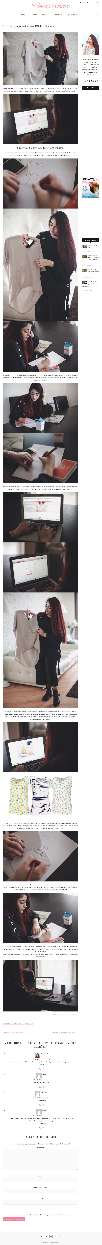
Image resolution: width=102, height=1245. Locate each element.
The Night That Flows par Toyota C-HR (65, 1032)
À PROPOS (24, 15)
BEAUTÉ (45, 15)
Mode (35, 15)
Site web (40, 1199)
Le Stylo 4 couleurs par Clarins (13, 1032)
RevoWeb (58, 1242)
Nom (40, 1176)
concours (29, 1023)
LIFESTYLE (58, 15)
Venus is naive (10, 13)
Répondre (42, 1069)
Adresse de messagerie (40, 1187)
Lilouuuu (43, 1054)
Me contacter (73, 15)
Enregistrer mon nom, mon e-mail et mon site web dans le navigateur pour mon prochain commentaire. (40, 1215)
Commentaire (40, 1147)
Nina (43, 1110)
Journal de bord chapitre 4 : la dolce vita (93, 271)
